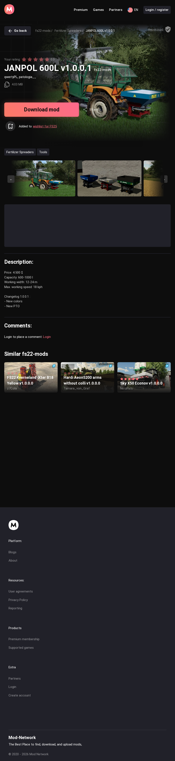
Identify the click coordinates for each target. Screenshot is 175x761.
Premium (81, 10)
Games (98, 10)
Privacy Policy (18, 600)
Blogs (12, 552)
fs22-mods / (43, 30)
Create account (20, 695)
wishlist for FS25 (45, 126)
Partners (115, 10)
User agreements (21, 591)
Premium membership (24, 639)
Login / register (157, 10)
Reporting (15, 608)
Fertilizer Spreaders (20, 152)
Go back (20, 31)
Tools (43, 152)
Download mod (41, 110)
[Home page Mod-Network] (9, 13)
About (13, 560)
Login (47, 337)
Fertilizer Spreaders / (69, 30)
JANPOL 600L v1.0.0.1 (100, 30)
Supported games (21, 648)
